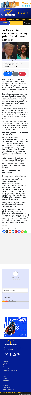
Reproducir (8, 74)
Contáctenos (6, 387)
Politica (5, 363)
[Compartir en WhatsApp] (10, 67)
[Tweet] (16, 67)
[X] (6, 231)
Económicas (6, 367)
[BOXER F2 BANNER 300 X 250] (15, 326)
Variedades (6, 380)
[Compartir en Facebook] (13, 67)
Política (17, 19)
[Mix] (22, 231)
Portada (5, 361)
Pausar (15, 74)
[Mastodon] (19, 231)
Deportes (23, 19)
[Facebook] (3, 231)
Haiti (4, 376)
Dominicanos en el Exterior (10, 370)
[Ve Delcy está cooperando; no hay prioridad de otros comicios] (15, 50)
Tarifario (5, 386)
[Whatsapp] (25, 231)
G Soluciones (28, 394)
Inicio (3, 19)
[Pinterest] (16, 231)
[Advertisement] (15, 248)
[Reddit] (10, 231)
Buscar (28, 23)
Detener (22, 74)
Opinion (5, 378)
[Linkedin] (13, 231)
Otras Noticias (10, 19)
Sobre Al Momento (8, 389)
